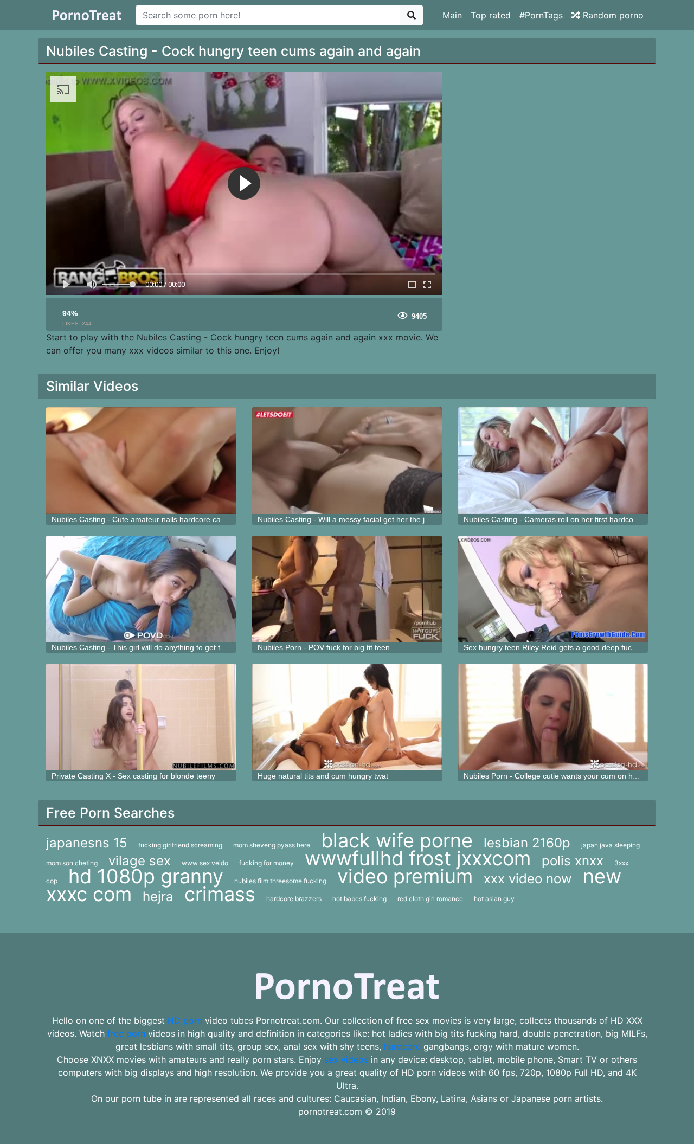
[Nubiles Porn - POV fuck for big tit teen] (347, 589)
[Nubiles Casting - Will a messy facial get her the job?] (347, 460)
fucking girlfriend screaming (180, 845)
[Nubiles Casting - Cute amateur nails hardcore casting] (141, 460)
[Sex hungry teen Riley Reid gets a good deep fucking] (553, 589)
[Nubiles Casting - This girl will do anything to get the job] (141, 589)
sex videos (346, 1059)
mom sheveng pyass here (271, 845)
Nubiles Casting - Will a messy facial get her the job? (348, 519)
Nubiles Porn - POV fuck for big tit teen (324, 647)
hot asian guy (494, 899)
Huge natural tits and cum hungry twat (323, 776)
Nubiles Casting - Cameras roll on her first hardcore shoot (562, 519)
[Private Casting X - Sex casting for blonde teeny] (141, 717)
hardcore (402, 1046)
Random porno (612, 15)
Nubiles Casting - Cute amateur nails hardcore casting (144, 519)
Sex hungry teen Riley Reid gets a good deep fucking (555, 647)
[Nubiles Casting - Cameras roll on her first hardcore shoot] (553, 460)
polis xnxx (572, 861)
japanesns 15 (86, 843)
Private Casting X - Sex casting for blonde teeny (133, 776)
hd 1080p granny (145, 876)
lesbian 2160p (527, 843)
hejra (158, 896)
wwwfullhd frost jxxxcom (418, 858)
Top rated (491, 15)
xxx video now (528, 878)
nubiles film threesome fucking (280, 881)
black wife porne (397, 840)
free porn (126, 1033)
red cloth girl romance (430, 899)
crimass (219, 894)
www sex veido (205, 863)
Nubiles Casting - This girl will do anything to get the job (146, 647)
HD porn (185, 1020)
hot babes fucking (359, 899)
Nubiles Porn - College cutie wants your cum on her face (560, 776)
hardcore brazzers (294, 899)
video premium (405, 876)
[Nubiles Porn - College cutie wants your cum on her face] (553, 717)
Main (452, 15)
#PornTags (541, 15)
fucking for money (266, 863)
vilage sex (139, 861)
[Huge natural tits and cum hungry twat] (347, 717)
